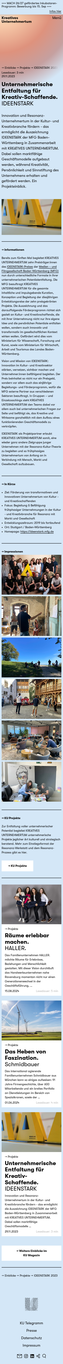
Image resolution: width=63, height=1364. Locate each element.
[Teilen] (38, 1356)
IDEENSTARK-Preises (20, 266)
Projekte (25, 67)
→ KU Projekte (11, 818)
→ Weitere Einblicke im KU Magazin (31, 1253)
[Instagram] (26, 1356)
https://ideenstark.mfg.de (37, 531)
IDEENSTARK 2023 (46, 67)
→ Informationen (13, 249)
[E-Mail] (19, 1356)
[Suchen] (44, 1356)
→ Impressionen (12, 551)
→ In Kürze (8, 484)
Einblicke (10, 67)
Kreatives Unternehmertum (17, 19)
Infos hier (55, 11)
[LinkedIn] (32, 1356)
